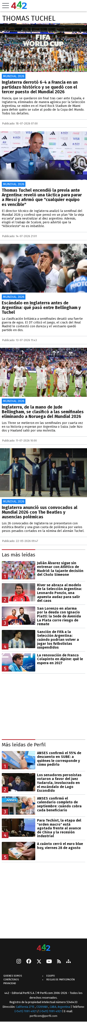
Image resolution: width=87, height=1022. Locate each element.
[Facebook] (28, 962)
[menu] (5, 5)
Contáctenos (11, 979)
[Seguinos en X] (39, 961)
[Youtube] (49, 961)
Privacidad (9, 983)
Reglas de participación (60, 979)
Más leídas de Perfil (24, 745)
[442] (43, 948)
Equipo (50, 975)
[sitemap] (68, 961)
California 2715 (25, 1006)
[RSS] (59, 961)
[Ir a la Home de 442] (19, 8)
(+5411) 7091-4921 (25, 1011)
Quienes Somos (12, 975)
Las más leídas (18, 555)
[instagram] (19, 961)
